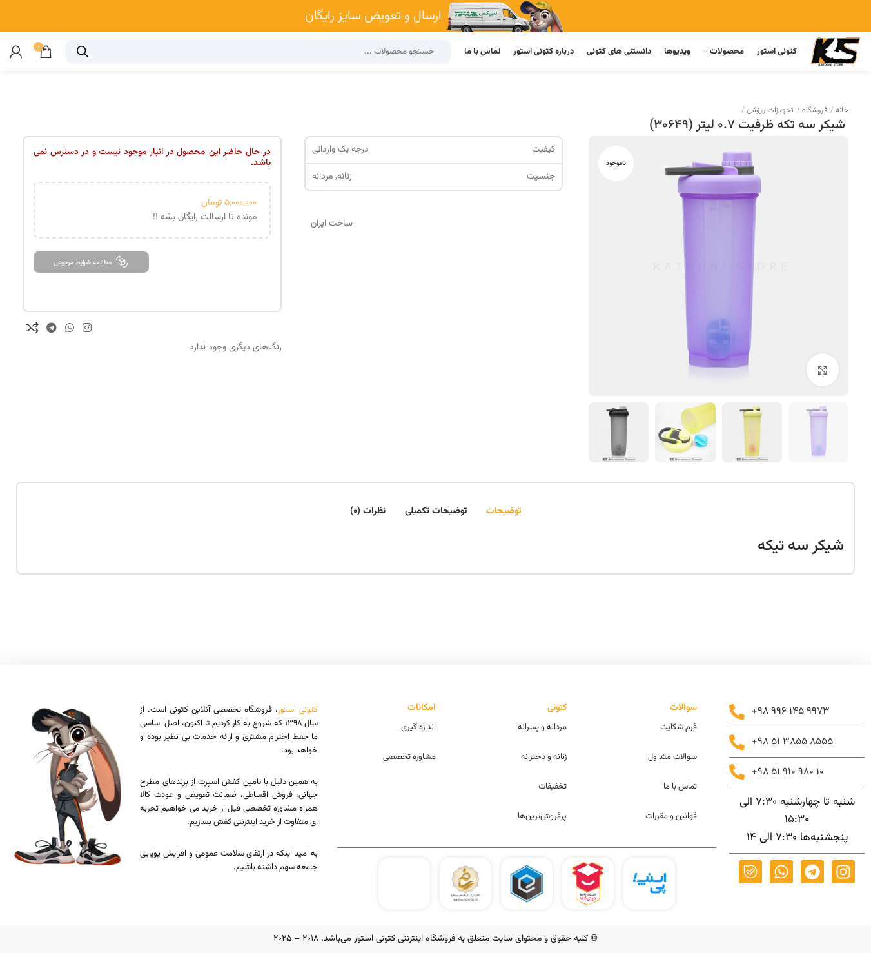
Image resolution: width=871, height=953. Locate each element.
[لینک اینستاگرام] (87, 328)
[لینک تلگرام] (51, 328)
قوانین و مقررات (671, 816)
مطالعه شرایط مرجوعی (83, 263)
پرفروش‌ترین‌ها (542, 816)
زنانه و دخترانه (544, 757)
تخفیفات (552, 786)
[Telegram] (812, 871)
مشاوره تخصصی (409, 757)
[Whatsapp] (781, 871)
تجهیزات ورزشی (769, 110)
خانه (841, 110)
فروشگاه (813, 110)
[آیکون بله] (750, 871)
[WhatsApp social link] (69, 328)
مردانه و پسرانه (542, 727)
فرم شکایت (678, 727)
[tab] (503, 505)
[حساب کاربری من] (16, 51)
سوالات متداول (672, 757)
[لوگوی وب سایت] (835, 51)
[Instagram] (843, 871)
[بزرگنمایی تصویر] (823, 369)
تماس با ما (680, 786)
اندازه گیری (418, 727)
